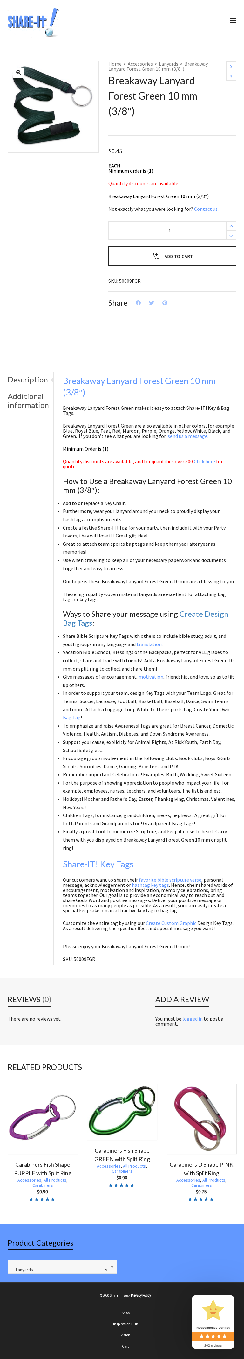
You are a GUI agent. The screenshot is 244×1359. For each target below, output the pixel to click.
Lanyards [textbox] (60, 1269)
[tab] (30, 379)
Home (115, 63)
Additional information (28, 400)
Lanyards (168, 63)
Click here (204, 461)
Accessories (140, 63)
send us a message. (188, 436)
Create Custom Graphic (171, 923)
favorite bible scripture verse (170, 880)
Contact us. (206, 209)
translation (149, 644)
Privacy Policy (141, 1295)
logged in (192, 1018)
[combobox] (62, 1267)
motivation (151, 676)
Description (28, 379)
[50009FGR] (18, 73)
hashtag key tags (150, 885)
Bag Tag (72, 717)
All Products (55, 1166)
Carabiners (42, 1171)
